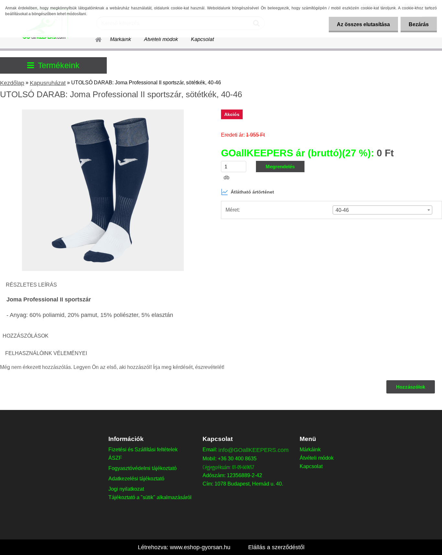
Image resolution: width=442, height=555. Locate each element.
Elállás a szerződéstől (276, 547)
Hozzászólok (410, 387)
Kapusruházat (48, 83)
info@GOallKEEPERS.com (253, 450)
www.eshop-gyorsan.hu (200, 547)
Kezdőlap (12, 83)
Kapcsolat (202, 39)
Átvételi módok (161, 39)
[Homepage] (94, 38)
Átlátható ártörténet (252, 191)
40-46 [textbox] (342, 210)
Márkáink (120, 39)
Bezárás (419, 24)
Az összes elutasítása (363, 24)
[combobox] (382, 210)
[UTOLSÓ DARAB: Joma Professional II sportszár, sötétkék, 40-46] (103, 112)
